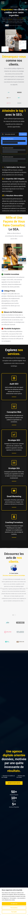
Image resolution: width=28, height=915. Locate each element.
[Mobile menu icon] (26, 3)
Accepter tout (14, 903)
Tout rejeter (14, 911)
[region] (14, 901)
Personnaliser (14, 907)
